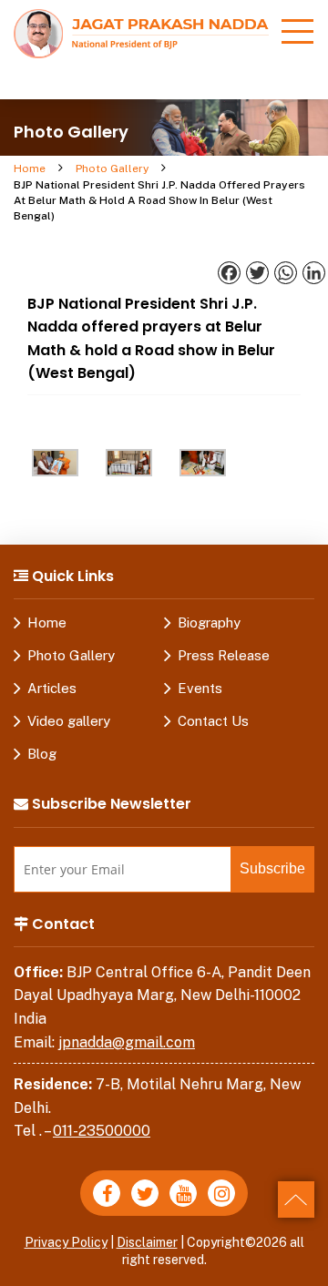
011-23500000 (101, 1130)
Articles (52, 688)
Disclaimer (147, 1242)
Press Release (224, 655)
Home (30, 168)
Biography (209, 622)
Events (200, 688)
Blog (41, 753)
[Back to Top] (296, 1199)
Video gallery (68, 721)
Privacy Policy (66, 1242)
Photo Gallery (112, 168)
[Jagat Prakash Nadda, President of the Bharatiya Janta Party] (141, 32)
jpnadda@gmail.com (126, 1042)
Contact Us (213, 721)
